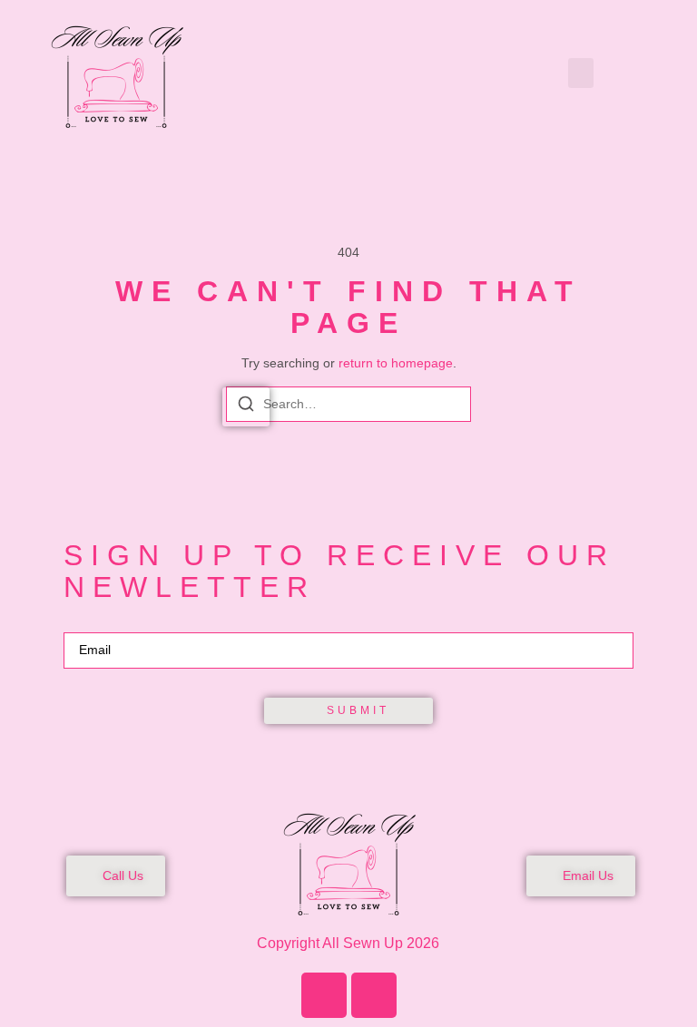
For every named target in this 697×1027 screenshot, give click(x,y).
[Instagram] (374, 995)
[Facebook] (324, 995)
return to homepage (396, 363)
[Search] (246, 406)
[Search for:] (348, 404)
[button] (581, 73)
